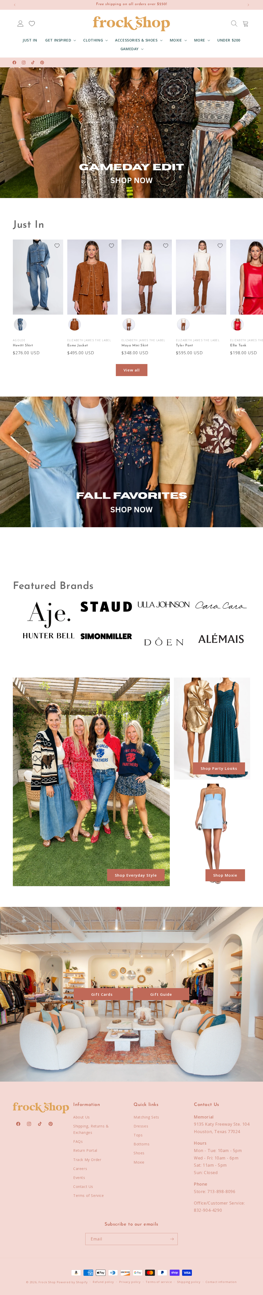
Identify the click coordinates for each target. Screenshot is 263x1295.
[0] (32, 23)
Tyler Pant (184, 345)
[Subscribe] (171, 1239)
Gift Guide (161, 994)
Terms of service (159, 1282)
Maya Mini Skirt (134, 345)
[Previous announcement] (14, 5)
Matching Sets (146, 1117)
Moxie (139, 1162)
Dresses (141, 1126)
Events (79, 1177)
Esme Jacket (77, 345)
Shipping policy (189, 1282)
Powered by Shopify (72, 1282)
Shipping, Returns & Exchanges (91, 1129)
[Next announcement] (248, 5)
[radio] (20, 324)
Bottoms (141, 1144)
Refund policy (103, 1282)
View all (132, 369)
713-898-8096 (221, 1191)
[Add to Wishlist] (57, 246)
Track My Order (87, 1159)
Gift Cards (102, 994)
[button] (60, 40)
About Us (81, 1117)
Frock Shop (47, 1282)
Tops (138, 1135)
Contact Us (83, 1186)
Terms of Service (88, 1195)
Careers (80, 1168)
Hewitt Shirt (23, 345)
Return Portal (85, 1150)
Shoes (139, 1153)
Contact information (221, 1282)
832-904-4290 (208, 1210)
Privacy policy (130, 1282)
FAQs (78, 1141)
